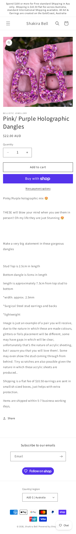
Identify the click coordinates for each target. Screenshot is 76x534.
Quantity (8, 144)
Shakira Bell (31, 526)
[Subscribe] (61, 456)
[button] (8, 23)
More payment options (38, 188)
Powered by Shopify (49, 526)
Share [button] (11, 418)
